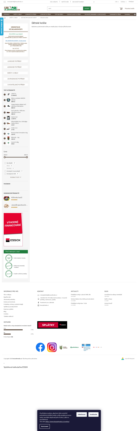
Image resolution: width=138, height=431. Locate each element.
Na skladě (11, 163)
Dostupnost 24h (12, 174)
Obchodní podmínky (78, 2)
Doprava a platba (8, 309)
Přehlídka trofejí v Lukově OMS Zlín (81, 295)
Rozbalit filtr (14, 177)
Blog (5, 312)
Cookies (6, 314)
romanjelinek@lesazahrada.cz (48, 295)
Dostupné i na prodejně (14, 171)
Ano (5, 328)
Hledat (87, 8)
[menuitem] (6, 14)
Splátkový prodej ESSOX (11, 307)
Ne (4, 333)
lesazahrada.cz (44, 305)
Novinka (10, 168)
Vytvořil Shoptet (129, 359)
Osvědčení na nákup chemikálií (113, 295)
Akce (9, 166)
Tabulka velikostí (8, 316)
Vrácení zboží (108, 303)
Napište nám (65, 2)
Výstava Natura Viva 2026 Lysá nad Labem (82, 299)
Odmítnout (81, 414)
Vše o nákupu (54, 2)
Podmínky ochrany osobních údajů (13, 304)
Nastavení (44, 426)
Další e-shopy (108, 299)
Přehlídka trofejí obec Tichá (79, 303)
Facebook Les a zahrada (47, 303)
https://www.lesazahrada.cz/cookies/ (57, 422)
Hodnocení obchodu (9, 302)
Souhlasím (93, 414)
